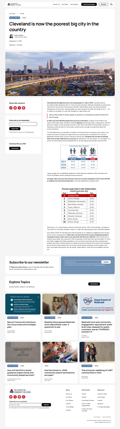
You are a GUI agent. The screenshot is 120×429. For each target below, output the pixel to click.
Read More (94, 284)
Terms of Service (106, 417)
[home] (16, 4)
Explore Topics (102, 394)
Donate (103, 4)
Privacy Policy (97, 417)
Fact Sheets (74, 4)
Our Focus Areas (89, 4)
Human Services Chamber (87, 410)
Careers (68, 403)
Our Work (65, 4)
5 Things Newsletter (104, 407)
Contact (68, 410)
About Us (56, 4)
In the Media (70, 407)
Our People (69, 400)
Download (14, 148)
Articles (100, 400)
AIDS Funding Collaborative (86, 404)
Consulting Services (88, 400)
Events (84, 394)
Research (100, 403)
